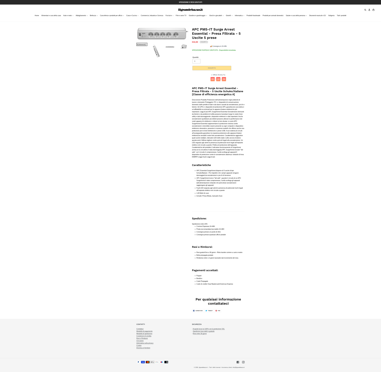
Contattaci (140, 329)
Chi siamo (140, 341)
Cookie (138, 345)
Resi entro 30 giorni (200, 333)
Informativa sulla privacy (144, 343)
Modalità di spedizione (144, 333)
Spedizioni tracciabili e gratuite (204, 331)
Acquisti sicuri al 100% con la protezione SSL (209, 329)
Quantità (195, 57)
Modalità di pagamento (144, 331)
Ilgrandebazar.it (203, 367)
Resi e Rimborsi (142, 338)
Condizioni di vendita (143, 336)
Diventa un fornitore (143, 348)
